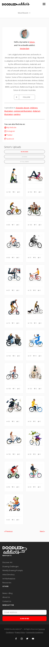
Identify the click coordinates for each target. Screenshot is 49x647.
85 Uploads (24, 152)
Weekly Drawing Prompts (12, 570)
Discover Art (7, 562)
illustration (8, 114)
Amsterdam (24, 48)
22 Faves (24, 157)
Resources (6, 582)
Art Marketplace (8, 578)
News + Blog (7, 593)
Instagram (11, 131)
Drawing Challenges (10, 566)
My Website (11, 127)
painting (17, 114)
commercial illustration (23, 111)
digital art (36, 111)
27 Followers (24, 162)
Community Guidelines (34, 632)
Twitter (10, 135)
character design (22, 108)
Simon (32, 42)
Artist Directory (8, 574)
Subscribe (24, 619)
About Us (6, 597)
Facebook (10, 139)
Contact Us (6, 601)
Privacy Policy (20, 632)
